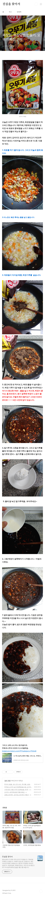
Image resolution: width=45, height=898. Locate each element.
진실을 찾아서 (11, 4)
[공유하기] (8, 771)
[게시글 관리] (11, 771)
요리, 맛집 (7, 780)
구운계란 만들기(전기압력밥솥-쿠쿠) (16, 789)
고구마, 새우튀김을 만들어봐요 (14, 792)
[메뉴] (40, 4)
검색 (36, 4)
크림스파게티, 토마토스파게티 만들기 (16, 795)
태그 (10, 12)
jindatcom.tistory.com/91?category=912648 (19, 751)
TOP (40, 891)
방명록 (19, 12)
